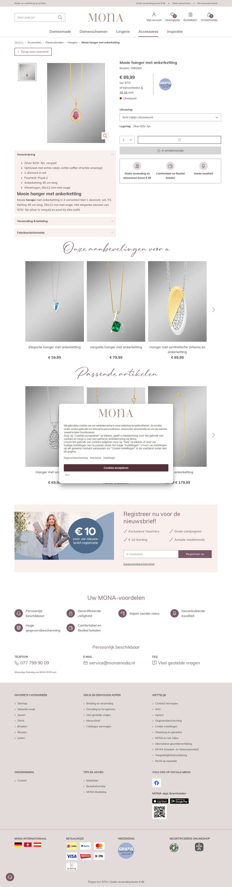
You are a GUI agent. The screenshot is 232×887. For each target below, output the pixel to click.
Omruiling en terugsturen (100, 709)
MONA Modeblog (96, 792)
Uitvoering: (126, 109)
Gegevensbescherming (138, 564)
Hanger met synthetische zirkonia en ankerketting (177, 349)
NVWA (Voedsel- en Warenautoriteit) (177, 749)
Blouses (22, 732)
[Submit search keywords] (60, 17)
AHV (158, 709)
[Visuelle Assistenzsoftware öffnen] (197, 847)
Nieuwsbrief (93, 720)
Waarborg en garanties (168, 732)
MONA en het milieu (167, 738)
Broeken (22, 726)
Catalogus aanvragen (98, 726)
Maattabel (92, 780)
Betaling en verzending (99, 703)
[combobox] (39, 17)
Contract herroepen (166, 703)
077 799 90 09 (34, 662)
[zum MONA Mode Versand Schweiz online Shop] (28, 844)
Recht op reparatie (166, 761)
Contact (22, 780)
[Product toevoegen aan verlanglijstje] (179, 140)
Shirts (20, 720)
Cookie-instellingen (166, 726)
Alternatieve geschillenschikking (173, 743)
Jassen (21, 715)
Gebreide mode (26, 709)
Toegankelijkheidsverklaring (171, 755)
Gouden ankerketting (177, 472)
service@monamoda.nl (112, 662)
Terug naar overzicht (35, 51)
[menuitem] (60, 32)
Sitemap (22, 703)
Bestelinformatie (95, 786)
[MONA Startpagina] (106, 17)
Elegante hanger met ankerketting (55, 347)
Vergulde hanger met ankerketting (116, 347)
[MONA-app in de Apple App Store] (160, 801)
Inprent (159, 715)
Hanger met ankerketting (55, 472)
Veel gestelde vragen (179, 662)
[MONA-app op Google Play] (179, 801)
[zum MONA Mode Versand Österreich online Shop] (37, 844)
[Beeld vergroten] (105, 135)
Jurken (21, 738)
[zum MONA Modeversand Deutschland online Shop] (18, 844)
